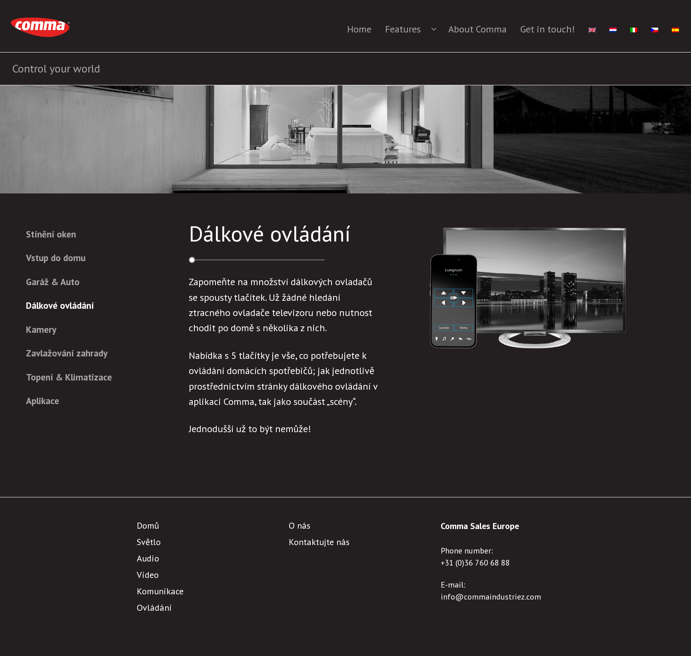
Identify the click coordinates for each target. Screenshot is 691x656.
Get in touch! (547, 29)
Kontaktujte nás (319, 541)
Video (148, 574)
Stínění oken (51, 234)
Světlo (149, 541)
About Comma (477, 29)
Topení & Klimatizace (69, 377)
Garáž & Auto (53, 282)
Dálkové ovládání (60, 305)
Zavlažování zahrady (67, 353)
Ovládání (154, 607)
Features (403, 29)
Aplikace (42, 400)
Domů (148, 525)
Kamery (41, 329)
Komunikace (160, 591)
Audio (148, 558)
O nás (299, 525)
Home (359, 29)
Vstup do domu (56, 258)
